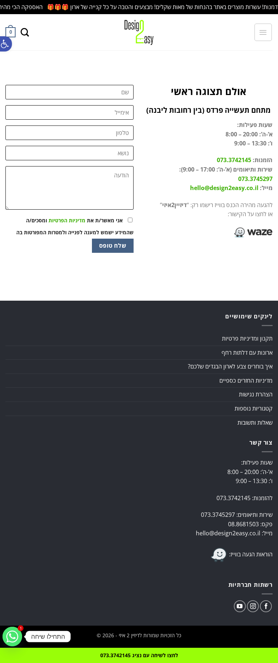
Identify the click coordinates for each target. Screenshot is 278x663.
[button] (6, 44)
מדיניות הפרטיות (67, 220)
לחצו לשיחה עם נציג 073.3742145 (139, 655)
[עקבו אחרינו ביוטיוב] (240, 606)
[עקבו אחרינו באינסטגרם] (253, 606)
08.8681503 (243, 524)
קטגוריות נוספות (254, 408)
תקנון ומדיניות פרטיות (247, 338)
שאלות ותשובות (255, 423)
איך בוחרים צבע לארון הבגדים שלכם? (230, 366)
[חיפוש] (25, 32)
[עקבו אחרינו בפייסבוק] (266, 606)
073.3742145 (234, 160)
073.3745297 (255, 179)
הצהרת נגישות (256, 394)
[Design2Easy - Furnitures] (139, 32)
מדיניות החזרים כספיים (246, 380)
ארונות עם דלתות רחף (247, 353)
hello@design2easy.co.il (224, 188)
